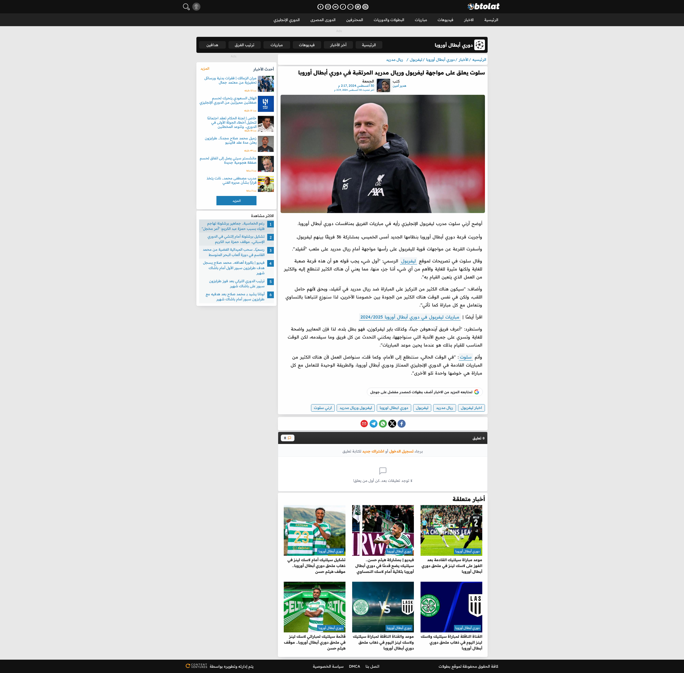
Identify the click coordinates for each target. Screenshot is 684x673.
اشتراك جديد (373, 451)
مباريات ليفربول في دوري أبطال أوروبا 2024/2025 (409, 317)
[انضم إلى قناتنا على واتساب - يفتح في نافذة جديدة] (358, 7)
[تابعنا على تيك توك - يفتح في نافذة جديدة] (343, 7)
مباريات (421, 19)
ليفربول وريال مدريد (356, 407)
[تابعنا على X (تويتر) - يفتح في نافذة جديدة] (350, 7)
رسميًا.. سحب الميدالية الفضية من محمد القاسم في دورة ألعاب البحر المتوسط (234, 252)
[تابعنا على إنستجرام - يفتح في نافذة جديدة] (328, 7)
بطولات (444, 666)
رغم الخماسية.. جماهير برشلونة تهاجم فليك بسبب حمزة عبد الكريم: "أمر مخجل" (233, 226)
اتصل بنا (372, 666)
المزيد (204, 68)
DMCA (354, 666)
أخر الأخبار (338, 44)
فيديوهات (445, 19)
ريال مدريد (444, 407)
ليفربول (408, 260)
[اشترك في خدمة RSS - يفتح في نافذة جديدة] (365, 7)
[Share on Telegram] (374, 424)
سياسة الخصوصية (328, 666)
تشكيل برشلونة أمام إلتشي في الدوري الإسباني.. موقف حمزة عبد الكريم (236, 239)
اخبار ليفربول (471, 407)
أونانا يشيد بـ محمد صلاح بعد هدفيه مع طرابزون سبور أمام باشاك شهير (235, 296)
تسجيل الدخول (401, 451)
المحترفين (354, 19)
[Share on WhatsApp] (383, 424)
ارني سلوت (323, 407)
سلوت (466, 357)
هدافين (212, 44)
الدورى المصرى (323, 19)
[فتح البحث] (186, 6)
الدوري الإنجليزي (287, 19)
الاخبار (469, 19)
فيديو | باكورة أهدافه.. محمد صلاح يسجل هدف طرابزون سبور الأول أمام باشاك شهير (234, 267)
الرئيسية (491, 19)
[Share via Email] (364, 424)
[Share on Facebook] (402, 424)
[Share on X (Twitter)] (392, 424)
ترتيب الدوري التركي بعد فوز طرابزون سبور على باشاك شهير (237, 283)
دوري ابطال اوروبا (394, 407)
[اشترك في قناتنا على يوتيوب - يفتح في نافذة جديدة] (335, 7)
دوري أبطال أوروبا (467, 551)
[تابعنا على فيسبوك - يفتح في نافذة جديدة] (320, 7)
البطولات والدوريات (389, 19)
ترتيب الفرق (244, 44)
